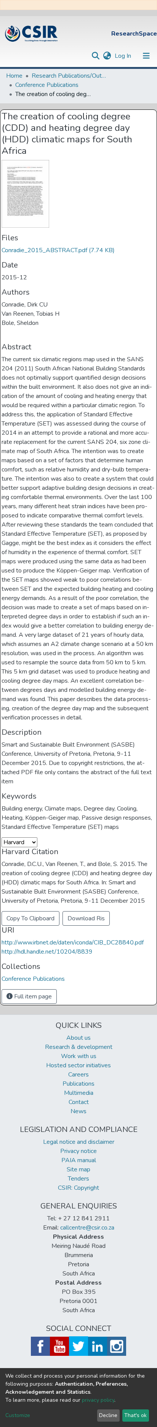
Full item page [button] (32, 996)
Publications (78, 1084)
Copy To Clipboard (30, 918)
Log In (124, 56)
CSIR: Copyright (78, 1188)
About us (78, 1038)
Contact (79, 1102)
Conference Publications (46, 85)
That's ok (135, 1415)
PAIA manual (78, 1160)
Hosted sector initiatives (78, 1065)
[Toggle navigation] (146, 56)
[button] (107, 55)
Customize (17, 1415)
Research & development (78, 1047)
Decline (108, 1415)
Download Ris (86, 918)
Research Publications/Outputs (70, 76)
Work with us (78, 1056)
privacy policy (98, 1400)
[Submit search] (95, 56)
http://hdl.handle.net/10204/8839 (47, 952)
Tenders (78, 1178)
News (78, 1111)
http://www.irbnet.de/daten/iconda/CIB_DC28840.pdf (73, 942)
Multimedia (78, 1093)
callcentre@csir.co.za (87, 1227)
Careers (78, 1074)
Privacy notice (78, 1151)
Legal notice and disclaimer (78, 1142)
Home (14, 76)
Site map (78, 1169)
